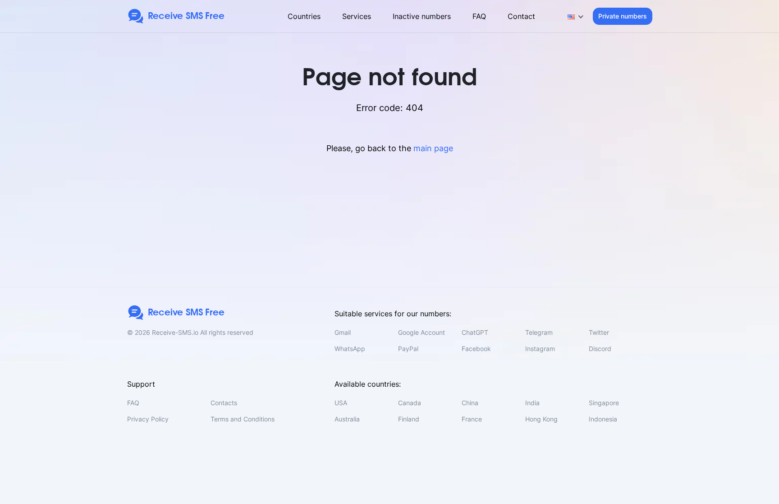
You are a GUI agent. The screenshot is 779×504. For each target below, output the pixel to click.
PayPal (408, 348)
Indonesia (603, 419)
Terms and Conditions (243, 419)
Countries (304, 16)
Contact (521, 16)
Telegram (539, 332)
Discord (600, 348)
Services (356, 16)
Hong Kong (541, 419)
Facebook (476, 348)
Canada (409, 403)
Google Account (421, 332)
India (532, 403)
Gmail (343, 332)
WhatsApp (350, 348)
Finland (408, 419)
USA (341, 403)
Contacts (224, 403)
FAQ (479, 16)
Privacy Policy (148, 419)
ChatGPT (475, 332)
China (470, 403)
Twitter (599, 332)
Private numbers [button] (622, 16)
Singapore (604, 403)
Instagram (540, 348)
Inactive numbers (422, 16)
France (472, 419)
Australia (347, 419)
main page (433, 148)
